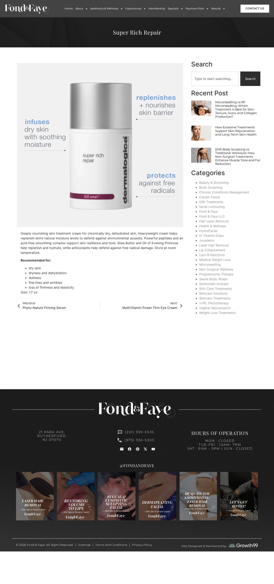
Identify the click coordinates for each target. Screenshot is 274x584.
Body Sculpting (210, 187)
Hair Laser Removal (214, 221)
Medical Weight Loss (214, 260)
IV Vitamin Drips (211, 236)
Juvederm (206, 240)
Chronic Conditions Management (224, 192)
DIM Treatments (211, 202)
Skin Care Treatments (215, 289)
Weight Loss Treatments (217, 313)
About (79, 8)
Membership (156, 8)
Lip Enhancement (212, 250)
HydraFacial (208, 231)
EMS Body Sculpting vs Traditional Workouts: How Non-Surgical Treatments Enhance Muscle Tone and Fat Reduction (237, 156)
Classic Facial (209, 197)
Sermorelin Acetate (213, 284)
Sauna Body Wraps (213, 279)
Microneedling (210, 264)
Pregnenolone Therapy (216, 274)
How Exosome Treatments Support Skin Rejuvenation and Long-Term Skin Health (236, 130)
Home (69, 8)
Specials (173, 8)
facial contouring (212, 207)
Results (216, 8)
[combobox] (214, 78)
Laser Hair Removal (214, 245)
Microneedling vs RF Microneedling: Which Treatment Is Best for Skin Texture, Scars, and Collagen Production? (236, 109)
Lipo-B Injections (212, 255)
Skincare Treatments (214, 298)
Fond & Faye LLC (212, 216)
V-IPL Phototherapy (214, 303)
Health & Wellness (212, 226)
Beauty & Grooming (214, 183)
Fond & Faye (208, 211)
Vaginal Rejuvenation (215, 308)
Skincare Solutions (213, 293)
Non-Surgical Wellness (216, 269)
